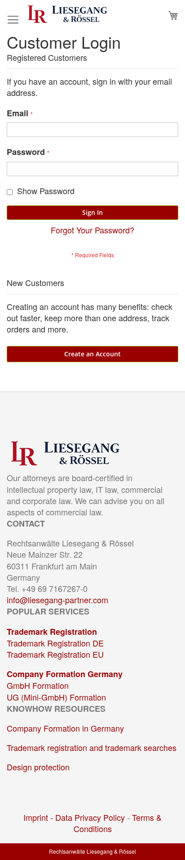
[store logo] (67, 14)
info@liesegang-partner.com (57, 599)
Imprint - (39, 817)
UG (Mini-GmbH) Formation (56, 697)
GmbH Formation (38, 685)
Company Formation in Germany (65, 728)
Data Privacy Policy (90, 817)
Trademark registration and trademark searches (91, 747)
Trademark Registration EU (55, 654)
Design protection (38, 767)
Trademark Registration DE (55, 643)
